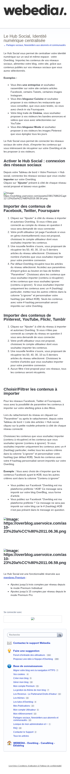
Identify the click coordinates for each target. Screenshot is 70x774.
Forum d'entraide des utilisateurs (29, 655)
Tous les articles (21, 736)
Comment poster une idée (18, 20)
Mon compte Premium (24, 686)
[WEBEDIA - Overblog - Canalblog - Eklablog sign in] (33, 619)
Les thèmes (19, 698)
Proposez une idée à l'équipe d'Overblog (33, 659)
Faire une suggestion (26, 650)
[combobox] (33, 635)
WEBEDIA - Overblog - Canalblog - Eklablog (34, 744)
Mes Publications (21, 706)
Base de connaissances (17, 22)
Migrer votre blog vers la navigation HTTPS (34, 670)
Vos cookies (19, 674)
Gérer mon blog (21, 682)
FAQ (42, 20)
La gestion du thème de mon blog (29, 690)
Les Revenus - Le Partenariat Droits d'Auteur (35, 694)
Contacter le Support (23, 732)
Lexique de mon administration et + (30, 724)
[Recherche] (60, 635)
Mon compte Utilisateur (24, 710)
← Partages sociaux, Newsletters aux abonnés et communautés (35, 45)
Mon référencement (22, 713)
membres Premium (14, 577)
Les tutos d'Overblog (23, 702)
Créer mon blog (21, 678)
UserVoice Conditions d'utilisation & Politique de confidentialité (35, 766)
